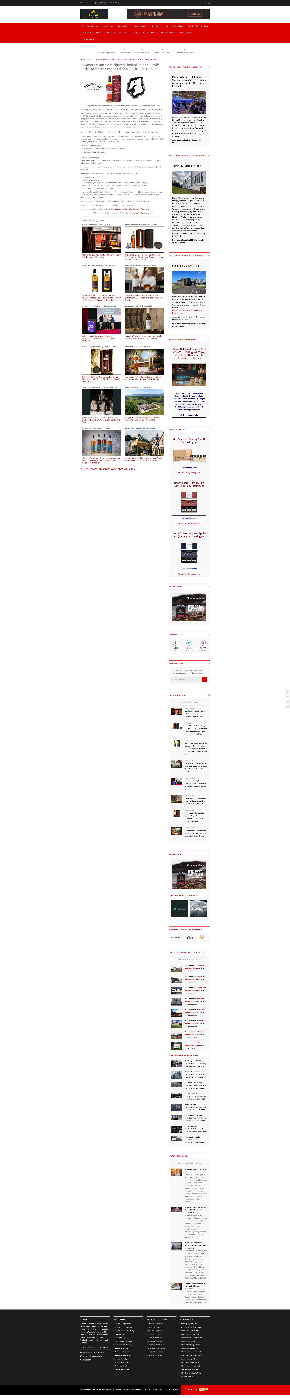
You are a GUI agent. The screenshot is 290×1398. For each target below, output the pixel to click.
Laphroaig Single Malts (190, 1362)
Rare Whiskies (123, 26)
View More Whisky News (189, 702)
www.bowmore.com (115, 209)
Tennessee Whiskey (122, 1369)
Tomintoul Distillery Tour (186, 165)
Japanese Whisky (131, 33)
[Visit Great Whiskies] (198, 909)
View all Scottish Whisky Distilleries (189, 959)
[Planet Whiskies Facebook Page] (198, 2)
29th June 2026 (190, 796)
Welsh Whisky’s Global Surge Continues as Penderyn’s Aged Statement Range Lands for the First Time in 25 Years (144, 257)
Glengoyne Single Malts (190, 1348)
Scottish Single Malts (174, 26)
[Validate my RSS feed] (204, 1389)
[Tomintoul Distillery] (189, 183)
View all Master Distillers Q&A (189, 1163)
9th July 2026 (189, 723)
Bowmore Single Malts (190, 1334)
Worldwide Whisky (168, 33)
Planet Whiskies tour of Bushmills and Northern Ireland (187, 311)
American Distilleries (156, 1331)
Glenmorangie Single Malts (191, 1352)
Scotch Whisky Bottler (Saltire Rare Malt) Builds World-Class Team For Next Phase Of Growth (143, 297)
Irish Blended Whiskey (123, 1341)
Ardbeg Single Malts (189, 1324)
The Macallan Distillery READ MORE (195, 1139)
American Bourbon (122, 1366)
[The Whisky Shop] (202, 938)
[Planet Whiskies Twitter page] (188, 1389)
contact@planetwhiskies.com (93, 1356)
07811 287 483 (87, 1360)
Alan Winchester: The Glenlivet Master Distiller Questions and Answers (196, 1210)
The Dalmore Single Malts (191, 1366)
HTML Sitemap (172, 1389)
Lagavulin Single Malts (190, 1359)
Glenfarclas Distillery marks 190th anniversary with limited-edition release (101, 255)
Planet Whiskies (92, 1389)
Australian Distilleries (156, 1348)
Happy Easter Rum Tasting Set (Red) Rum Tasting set (189, 484)
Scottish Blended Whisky (91, 33)
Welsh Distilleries (155, 1341)
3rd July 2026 (189, 761)
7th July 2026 (189, 741)
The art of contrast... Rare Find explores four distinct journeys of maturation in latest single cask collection (101, 460)
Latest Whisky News (90, 26)
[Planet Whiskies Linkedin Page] (209, 2)
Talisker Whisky (187, 1376)
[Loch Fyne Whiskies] (189, 938)
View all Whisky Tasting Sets (189, 473)
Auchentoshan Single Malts (191, 1327)
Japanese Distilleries (156, 1334)
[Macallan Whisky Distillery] (176, 1046)
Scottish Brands (140, 26)
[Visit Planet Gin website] (179, 909)
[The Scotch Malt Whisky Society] (168, 14)
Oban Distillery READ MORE (195, 1107)
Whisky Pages (185, 33)
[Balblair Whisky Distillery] (176, 1013)
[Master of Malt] (176, 938)
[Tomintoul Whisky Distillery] (176, 1024)
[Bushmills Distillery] (189, 283)
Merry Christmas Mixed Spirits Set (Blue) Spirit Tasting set (189, 535)
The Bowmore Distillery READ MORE (195, 1085)
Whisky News (108, 26)
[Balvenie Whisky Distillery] (176, 1035)
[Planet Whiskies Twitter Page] (201, 2)
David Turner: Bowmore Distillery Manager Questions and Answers (195, 1245)
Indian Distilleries (155, 1355)
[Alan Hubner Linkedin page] (287, 706)
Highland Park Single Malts (191, 1355)
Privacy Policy (158, 1389)
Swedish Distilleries (155, 1338)
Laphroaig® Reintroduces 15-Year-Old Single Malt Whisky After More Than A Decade (143, 337)
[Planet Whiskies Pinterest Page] (205, 2)
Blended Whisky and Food (194, 1188)
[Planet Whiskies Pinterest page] (192, 1389)
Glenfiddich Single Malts (190, 1345)
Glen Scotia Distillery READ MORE (195, 1074)
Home (84, 59)
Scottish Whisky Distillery (198, 26)
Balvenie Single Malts (189, 1331)
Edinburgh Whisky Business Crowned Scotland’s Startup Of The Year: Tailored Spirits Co (99, 338)
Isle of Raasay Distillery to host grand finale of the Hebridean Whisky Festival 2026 (143, 459)
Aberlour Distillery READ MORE (196, 1096)
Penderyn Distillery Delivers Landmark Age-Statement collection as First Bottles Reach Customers (100, 379)
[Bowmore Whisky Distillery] (176, 1002)
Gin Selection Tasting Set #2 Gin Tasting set (189, 441)
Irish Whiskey (156, 26)
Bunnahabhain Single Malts (191, 1338)
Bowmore (84, 109)
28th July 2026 (189, 708)
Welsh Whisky (120, 1334)
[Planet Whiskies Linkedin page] (196, 1389)
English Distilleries (155, 1352)
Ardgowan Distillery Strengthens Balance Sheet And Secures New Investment (142, 418)
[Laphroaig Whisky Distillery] (176, 990)
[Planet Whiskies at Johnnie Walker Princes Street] (189, 103)
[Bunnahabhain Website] (189, 608)
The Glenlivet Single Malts (191, 1369)
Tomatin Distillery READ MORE (196, 1129)
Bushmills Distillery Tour (186, 265)
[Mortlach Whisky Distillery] (176, 979)
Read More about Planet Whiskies (93, 1347)
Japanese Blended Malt (124, 1355)
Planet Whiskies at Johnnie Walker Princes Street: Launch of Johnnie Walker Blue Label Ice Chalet (189, 82)
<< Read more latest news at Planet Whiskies (107, 469)
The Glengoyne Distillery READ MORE (195, 1063)
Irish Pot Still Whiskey (123, 1345)
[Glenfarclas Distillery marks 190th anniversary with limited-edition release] (176, 711)
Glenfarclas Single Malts (190, 1341)
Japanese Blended (122, 1352)
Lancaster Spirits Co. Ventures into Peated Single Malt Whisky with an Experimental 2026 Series (101, 419)
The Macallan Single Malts (191, 1373)
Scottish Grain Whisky (113, 33)
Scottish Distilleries (155, 1324)
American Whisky (149, 33)
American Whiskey (122, 1362)
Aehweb (139, 1389)
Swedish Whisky (121, 1359)
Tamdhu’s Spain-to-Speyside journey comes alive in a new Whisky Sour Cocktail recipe (143, 378)
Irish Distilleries (154, 1327)
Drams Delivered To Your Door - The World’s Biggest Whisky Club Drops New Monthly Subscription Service (189, 354)
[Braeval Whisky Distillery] (176, 968)
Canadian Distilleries (156, 1345)
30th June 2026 (190, 778)
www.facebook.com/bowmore (137, 209)
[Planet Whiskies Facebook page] (185, 1389)
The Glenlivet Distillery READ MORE (196, 1118)
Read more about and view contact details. (194, 968)
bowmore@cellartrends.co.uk (141, 213)
